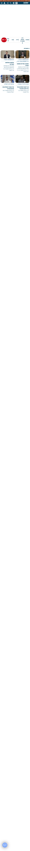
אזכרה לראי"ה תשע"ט (23, 84)
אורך (13, 40)
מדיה (17, 40)
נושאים (27, 40)
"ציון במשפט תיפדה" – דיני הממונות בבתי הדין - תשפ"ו (23, 60)
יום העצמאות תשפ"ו (9, 60)
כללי (8, 39)
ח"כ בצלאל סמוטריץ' (22, 39)
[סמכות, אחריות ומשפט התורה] (22, 62)
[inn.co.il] (17, 3)
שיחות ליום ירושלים (9, 84)
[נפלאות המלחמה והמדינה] (8, 62)
